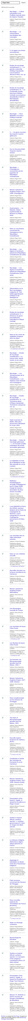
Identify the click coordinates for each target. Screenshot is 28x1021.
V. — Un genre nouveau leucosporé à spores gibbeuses (18, 134)
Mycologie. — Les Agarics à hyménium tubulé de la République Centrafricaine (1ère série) (18, 271)
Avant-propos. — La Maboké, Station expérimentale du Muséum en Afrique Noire (16, 211)
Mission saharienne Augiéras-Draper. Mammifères (16, 590)
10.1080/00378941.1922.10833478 (17, 566)
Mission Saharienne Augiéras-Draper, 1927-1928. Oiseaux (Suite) (17, 780)
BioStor (3, 1016)
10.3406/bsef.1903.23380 (16, 754)
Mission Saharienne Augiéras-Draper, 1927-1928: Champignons (17, 191)
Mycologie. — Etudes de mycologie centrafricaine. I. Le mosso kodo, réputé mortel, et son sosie (17, 356)
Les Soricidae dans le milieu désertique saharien (17, 537)
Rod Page (16, 1016)
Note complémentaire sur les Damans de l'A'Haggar (17, 699)
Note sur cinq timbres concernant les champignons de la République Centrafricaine (17, 232)
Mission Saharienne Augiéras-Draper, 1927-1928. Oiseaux (17, 680)
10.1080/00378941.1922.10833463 (17, 348)
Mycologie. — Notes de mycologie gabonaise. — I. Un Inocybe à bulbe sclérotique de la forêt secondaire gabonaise (18, 443)
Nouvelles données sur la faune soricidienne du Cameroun (18, 572)
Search (23, 2)
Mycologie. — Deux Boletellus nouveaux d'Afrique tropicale (16, 115)
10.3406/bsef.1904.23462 (16, 918)
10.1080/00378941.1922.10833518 (17, 476)
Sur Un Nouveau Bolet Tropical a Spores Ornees (17, 151)
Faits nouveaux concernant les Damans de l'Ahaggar (18, 882)
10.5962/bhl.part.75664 (15, 655)
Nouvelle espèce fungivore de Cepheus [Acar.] (17, 739)
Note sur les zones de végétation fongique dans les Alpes (17, 336)
